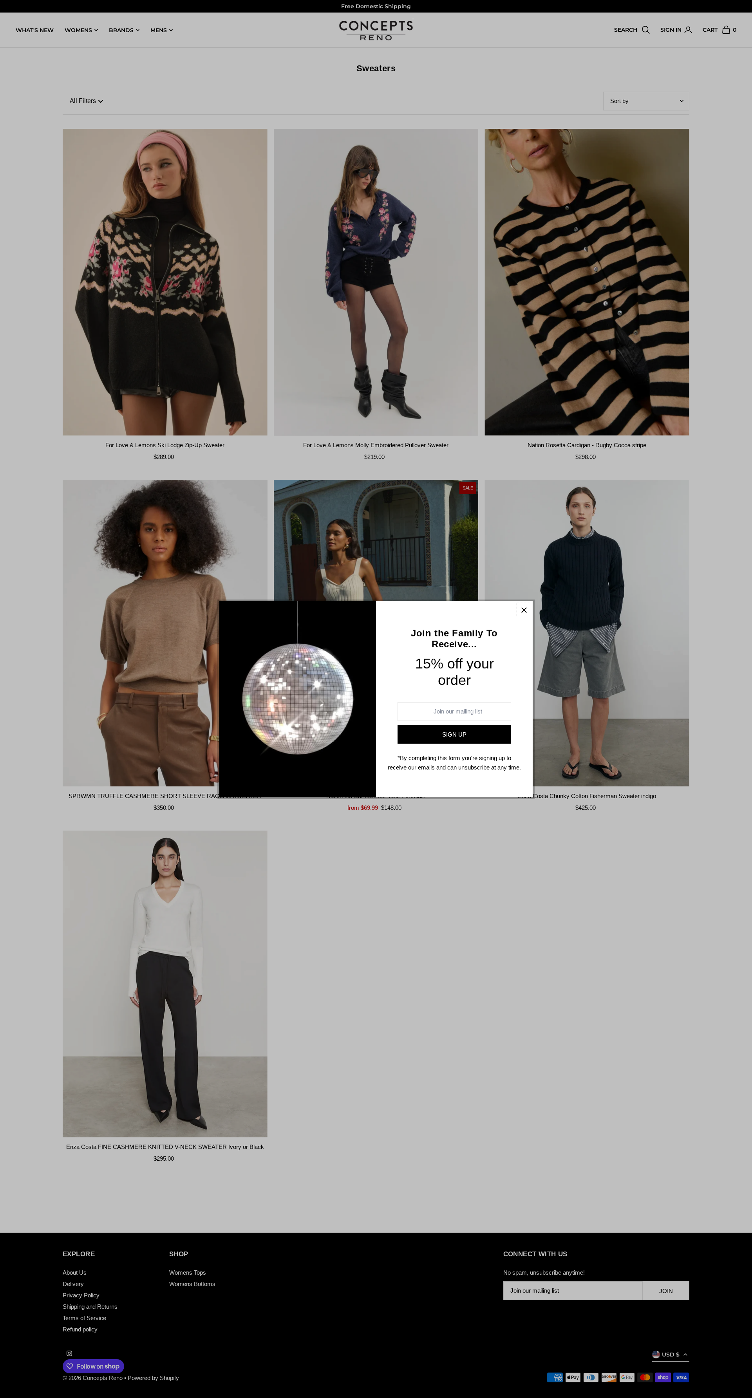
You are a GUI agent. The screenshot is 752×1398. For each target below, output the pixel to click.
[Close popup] (524, 610)
